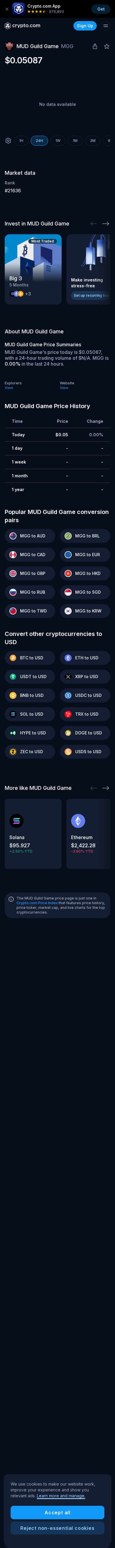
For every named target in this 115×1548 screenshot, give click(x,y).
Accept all (57, 1512)
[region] (57, 1509)
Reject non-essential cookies (57, 1528)
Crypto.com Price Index (37, 903)
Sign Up (85, 25)
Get (101, 8)
